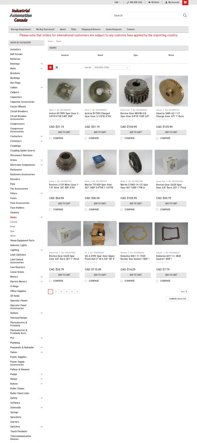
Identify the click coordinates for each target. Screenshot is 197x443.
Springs (14, 412)
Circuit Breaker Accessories (18, 118)
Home (50, 41)
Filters (13, 193)
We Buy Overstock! (45, 29)
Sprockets (15, 417)
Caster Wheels (18, 106)
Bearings (15, 63)
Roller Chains (17, 388)
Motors (14, 276)
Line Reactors (17, 267)
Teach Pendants (18, 431)
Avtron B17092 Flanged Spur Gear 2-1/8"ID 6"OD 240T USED (98, 116)
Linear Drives (17, 272)
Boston (51, 181)
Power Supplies (18, 357)
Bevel (12, 226)
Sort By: (88, 67)
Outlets (14, 313)
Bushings (15, 78)
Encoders (15, 179)
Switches (15, 426)
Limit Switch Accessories (17, 261)
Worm (13, 235)
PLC (12, 337)
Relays (13, 379)
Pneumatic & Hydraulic (22, 347)
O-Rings (14, 286)
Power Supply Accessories (17, 363)
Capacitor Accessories (22, 101)
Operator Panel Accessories (18, 307)
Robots (14, 383)
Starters (14, 421)
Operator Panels (19, 300)
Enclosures (16, 169)
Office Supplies (18, 291)
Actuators (15, 49)
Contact (131, 29)
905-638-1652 (136, 2)
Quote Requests (114, 29)
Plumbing (15, 342)
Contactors (16, 136)
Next (183, 292)
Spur (12, 231)
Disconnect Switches (21, 155)
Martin (87, 181)
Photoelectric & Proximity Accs (18, 332)
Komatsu (124, 253)
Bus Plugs (15, 82)
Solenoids (15, 407)
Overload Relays (18, 317)
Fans (12, 183)
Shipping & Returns (91, 29)
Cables (14, 87)
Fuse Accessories (19, 203)
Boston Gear (125, 110)
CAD (116, 2)
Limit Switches (18, 254)
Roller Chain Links (19, 393)
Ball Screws (16, 54)
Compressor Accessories (17, 130)
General (13, 222)
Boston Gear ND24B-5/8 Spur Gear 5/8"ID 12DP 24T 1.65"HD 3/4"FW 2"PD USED (135, 116)
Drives (13, 160)
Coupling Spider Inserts (22, 150)
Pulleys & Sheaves (20, 369)
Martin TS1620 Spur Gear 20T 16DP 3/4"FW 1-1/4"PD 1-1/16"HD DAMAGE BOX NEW (99, 189)
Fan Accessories (19, 188)
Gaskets (14, 212)
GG (86, 253)
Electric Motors (18, 281)
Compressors (17, 123)
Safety (13, 398)
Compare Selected (177, 299)
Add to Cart (64, 132)
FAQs (73, 29)
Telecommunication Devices (20, 438)
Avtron (51, 110)
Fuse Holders (17, 207)
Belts (13, 68)
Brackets (15, 73)
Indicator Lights (18, 245)
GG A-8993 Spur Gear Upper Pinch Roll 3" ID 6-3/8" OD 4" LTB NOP (100, 259)
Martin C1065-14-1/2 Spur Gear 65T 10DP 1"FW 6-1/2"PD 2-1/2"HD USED (134, 187)
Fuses (13, 198)
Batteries (15, 58)
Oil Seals (15, 295)
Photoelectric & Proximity (18, 324)
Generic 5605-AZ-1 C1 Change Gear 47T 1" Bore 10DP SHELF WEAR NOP (170, 116)
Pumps (13, 374)
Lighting (14, 250)
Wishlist (155, 2)
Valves (13, 352)
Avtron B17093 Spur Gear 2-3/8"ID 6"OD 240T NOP (64, 115)
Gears (13, 217)
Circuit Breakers (19, 111)
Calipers (14, 92)
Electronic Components (22, 164)
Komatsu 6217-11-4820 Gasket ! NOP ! (168, 257)
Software (15, 402)
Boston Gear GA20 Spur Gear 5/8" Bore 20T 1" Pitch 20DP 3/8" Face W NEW (171, 187)
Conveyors (16, 141)
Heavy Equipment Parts (22, 240)
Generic (159, 110)
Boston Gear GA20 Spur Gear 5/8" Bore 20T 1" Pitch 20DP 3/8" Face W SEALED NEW (64, 260)
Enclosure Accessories (22, 174)
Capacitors (16, 97)
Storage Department (21, 29)
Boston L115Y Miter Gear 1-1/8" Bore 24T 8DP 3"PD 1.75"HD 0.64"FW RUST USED (64, 189)
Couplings (15, 145)
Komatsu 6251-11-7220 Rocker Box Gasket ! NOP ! (135, 257)
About (63, 29)
